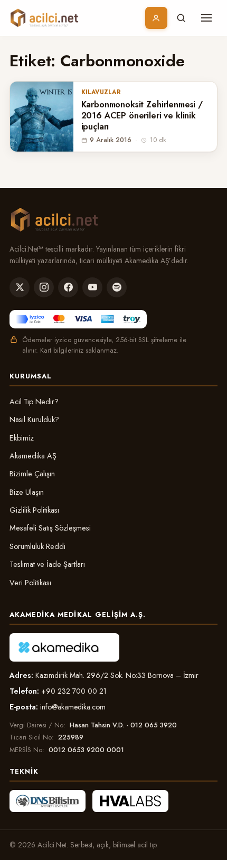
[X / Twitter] (20, 287)
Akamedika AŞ (33, 456)
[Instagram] (44, 287)
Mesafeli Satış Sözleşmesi (50, 528)
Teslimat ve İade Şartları (47, 564)
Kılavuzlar (101, 92)
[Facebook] (68, 287)
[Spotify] (117, 287)
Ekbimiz (22, 438)
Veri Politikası (30, 582)
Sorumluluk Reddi (37, 546)
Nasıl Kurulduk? (34, 419)
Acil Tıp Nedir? (34, 401)
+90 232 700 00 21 (74, 691)
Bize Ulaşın (27, 492)
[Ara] (181, 18)
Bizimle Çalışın (32, 473)
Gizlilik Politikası (34, 510)
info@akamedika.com (73, 707)
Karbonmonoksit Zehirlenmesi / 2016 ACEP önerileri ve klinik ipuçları (142, 115)
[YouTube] (92, 287)
